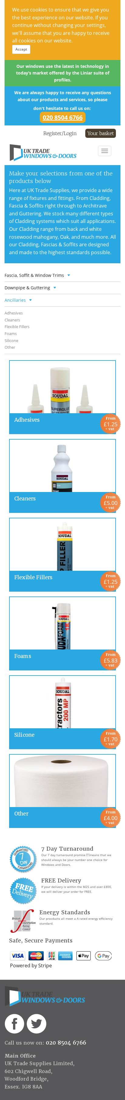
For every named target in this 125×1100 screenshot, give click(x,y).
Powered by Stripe (31, 965)
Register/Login (59, 133)
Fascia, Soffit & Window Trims (34, 275)
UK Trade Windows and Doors (52, 152)
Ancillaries (15, 300)
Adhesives (14, 313)
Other (10, 347)
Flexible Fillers (17, 326)
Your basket (100, 133)
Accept (21, 49)
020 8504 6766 (63, 117)
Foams (11, 333)
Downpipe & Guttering (27, 288)
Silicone (11, 340)
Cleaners (12, 320)
